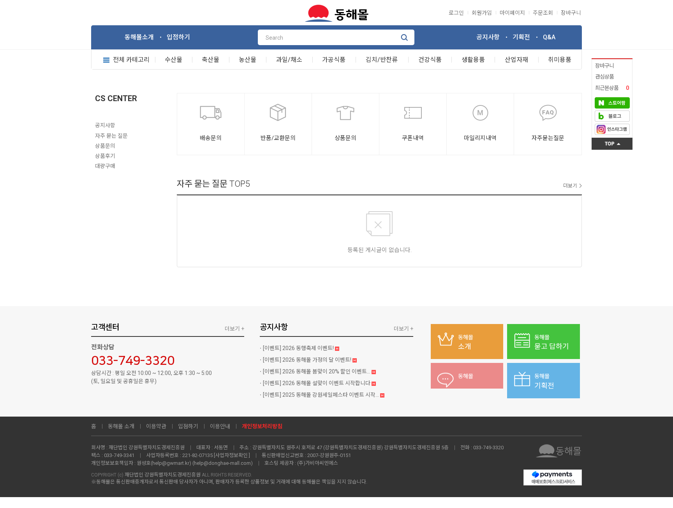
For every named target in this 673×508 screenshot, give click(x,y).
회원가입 (482, 13)
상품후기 (105, 156)
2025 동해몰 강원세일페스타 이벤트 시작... (321, 395)
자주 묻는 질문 (111, 136)
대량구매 (105, 166)
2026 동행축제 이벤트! (299, 348)
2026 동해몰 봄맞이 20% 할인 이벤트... (317, 371)
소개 (465, 342)
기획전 (521, 37)
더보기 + (234, 329)
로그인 (456, 13)
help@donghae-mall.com (222, 463)
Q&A (549, 37)
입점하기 (178, 37)
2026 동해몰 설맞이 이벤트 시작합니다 (317, 383)
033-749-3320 (132, 361)
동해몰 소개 (121, 426)
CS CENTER (116, 98)
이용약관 (156, 426)
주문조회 (543, 13)
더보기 (570, 186)
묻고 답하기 (551, 342)
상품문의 (105, 146)
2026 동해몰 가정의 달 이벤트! (307, 360)
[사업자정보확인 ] (232, 455)
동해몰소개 (139, 37)
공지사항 (488, 37)
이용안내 (220, 426)
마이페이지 (512, 13)
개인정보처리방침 (262, 426)
